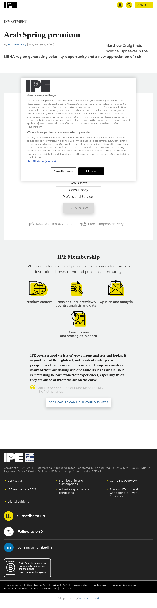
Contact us (15, 480)
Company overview (123, 480)
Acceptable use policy (126, 585)
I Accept (91, 171)
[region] (78, 129)
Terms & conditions (15, 588)
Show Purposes (63, 171)
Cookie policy (100, 585)
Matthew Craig (17, 44)
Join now (78, 208)
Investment (15, 22)
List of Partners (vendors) (41, 161)
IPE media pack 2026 (22, 489)
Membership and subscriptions (71, 482)
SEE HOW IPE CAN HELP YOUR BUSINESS (78, 402)
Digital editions (18, 501)
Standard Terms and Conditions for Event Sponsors (124, 493)
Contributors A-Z (37, 585)
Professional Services (78, 196)
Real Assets (78, 183)
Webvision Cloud (88, 598)
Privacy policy (80, 585)
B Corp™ (66, 588)
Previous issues (13, 585)
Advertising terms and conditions (74, 491)
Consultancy (78, 190)
